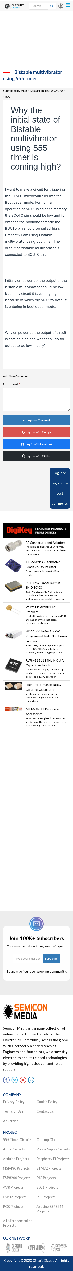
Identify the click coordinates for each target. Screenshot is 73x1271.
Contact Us (45, 1111)
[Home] (14, 6)
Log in (60, 5)
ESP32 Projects (15, 1197)
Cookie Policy (46, 1102)
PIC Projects (46, 1178)
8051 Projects (47, 1187)
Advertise (10, 1121)
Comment (11, 384)
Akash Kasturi (30, 90)
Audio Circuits (14, 1149)
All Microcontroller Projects (17, 1223)
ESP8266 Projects (17, 1178)
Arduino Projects (16, 1159)
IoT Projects (46, 1197)
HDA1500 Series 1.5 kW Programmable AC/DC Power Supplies (46, 636)
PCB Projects (13, 1206)
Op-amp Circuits (48, 1139)
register (58, 483)
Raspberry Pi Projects (53, 1159)
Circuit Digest (43, 1260)
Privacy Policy (14, 1102)
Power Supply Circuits (53, 1149)
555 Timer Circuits (17, 1139)
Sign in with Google (39, 432)
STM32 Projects (48, 1168)
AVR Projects (13, 1187)
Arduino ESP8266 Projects (49, 1208)
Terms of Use (13, 1111)
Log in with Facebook (39, 444)
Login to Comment (38, 420)
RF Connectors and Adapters (45, 542)
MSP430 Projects (16, 1168)
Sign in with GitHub (39, 456)
